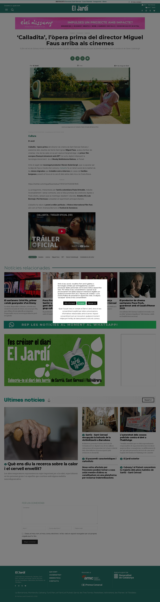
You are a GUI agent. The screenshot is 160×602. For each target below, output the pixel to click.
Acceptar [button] (81, 303)
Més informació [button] (70, 303)
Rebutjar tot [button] (92, 303)
